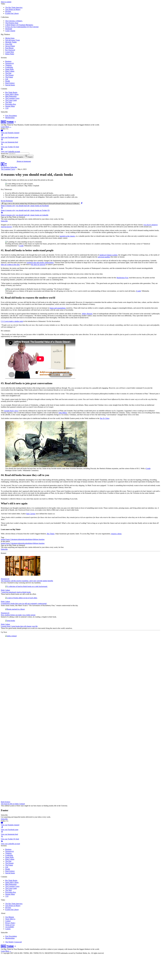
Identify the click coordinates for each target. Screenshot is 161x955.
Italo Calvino (30, 514)
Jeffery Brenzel (87, 314)
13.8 (6, 108)
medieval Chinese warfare (108, 255)
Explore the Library (12, 13)
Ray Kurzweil (10, 50)
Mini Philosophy (11, 96)
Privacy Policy (10, 923)
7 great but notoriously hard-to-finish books (16, 592)
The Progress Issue (11, 23)
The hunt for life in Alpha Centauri (13, 804)
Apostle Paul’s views (11, 411)
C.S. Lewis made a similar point (12, 321)
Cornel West (9, 52)
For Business (5, 167)
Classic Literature (11, 539)
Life (6, 79)
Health (7, 81)
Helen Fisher (9, 54)
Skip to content (6, 2)
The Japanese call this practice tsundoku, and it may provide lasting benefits (27, 581)
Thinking (8, 65)
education (25, 539)
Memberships (10, 117)
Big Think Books (11, 92)
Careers (8, 929)
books (3, 539)
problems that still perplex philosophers (40, 262)
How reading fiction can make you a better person (18, 615)
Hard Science (10, 83)
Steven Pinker (10, 46)
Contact (8, 921)
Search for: (4, 153)
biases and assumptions (58, 308)
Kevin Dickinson (7, 201)
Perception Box (10, 104)
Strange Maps (10, 106)
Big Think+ (51, 534)
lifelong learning (38, 539)
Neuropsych (9, 63)
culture (19, 539)
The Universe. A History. (14, 21)
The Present (9, 75)
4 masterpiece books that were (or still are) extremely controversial (24, 603)
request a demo (116, 534)
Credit (21, 246)
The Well (8, 102)
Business (8, 61)
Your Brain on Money (12, 9)
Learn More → (6, 127)
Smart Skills (9, 69)
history (30, 539)
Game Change (10, 31)
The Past (8, 73)
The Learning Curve (12, 98)
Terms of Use (10, 925)
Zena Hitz (8, 44)
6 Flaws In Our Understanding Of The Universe (22, 27)
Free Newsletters (11, 116)
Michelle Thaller (11, 42)
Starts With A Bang (12, 94)
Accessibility (9, 927)
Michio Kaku (9, 38)
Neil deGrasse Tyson (12, 40)
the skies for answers (38, 264)
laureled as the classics (67, 236)
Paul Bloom (9, 48)
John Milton (63, 413)
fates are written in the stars (10, 264)
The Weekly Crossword (13, 942)
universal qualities (104, 257)
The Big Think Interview (14, 7)
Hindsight (8, 29)
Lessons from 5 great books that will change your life (19, 626)
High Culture (9, 71)
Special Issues (10, 85)
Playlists (8, 11)
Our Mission (9, 917)
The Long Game (11, 100)
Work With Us (10, 919)
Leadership (9, 67)
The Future (9, 77)
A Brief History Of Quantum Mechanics (19, 25)
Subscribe (13, 167)
